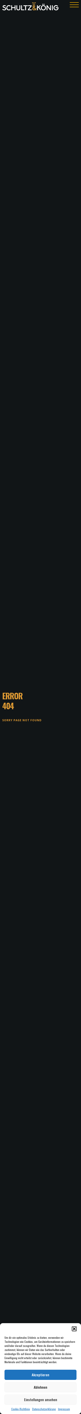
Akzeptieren (40, 1374)
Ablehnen (40, 1387)
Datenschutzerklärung (44, 1409)
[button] (74, 1329)
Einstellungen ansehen (40, 1399)
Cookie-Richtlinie (20, 1409)
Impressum (64, 1409)
